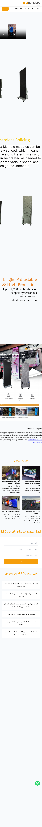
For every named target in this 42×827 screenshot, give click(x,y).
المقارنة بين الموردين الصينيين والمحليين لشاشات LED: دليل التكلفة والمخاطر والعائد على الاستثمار (21, 605)
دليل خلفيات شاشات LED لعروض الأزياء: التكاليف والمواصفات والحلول (21, 623)
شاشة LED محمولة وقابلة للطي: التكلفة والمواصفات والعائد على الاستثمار (21, 585)
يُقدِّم (21, 561)
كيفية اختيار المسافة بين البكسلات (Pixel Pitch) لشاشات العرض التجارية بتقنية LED (21, 633)
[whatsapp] (37, 783)
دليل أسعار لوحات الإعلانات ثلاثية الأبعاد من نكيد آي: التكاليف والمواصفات (21, 595)
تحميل (5, 9)
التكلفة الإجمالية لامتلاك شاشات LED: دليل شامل (21, 614)
